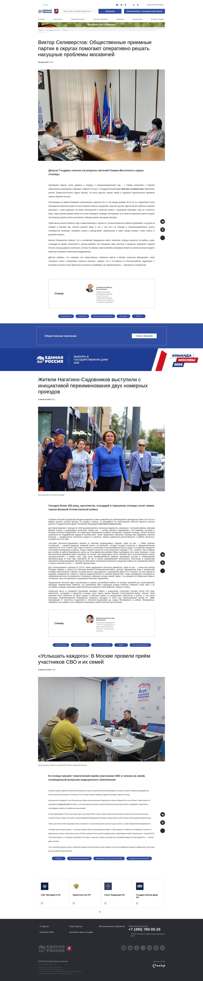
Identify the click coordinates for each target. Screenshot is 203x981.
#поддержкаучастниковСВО (139, 858)
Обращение (110, 11)
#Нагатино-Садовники (102, 645)
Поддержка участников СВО (101, 25)
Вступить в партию (157, 19)
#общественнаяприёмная (102, 316)
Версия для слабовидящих (155, 4)
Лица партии (57, 19)
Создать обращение (144, 336)
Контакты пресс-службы (81, 932)
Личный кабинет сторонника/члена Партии (144, 11)
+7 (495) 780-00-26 (144, 929)
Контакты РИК (46, 932)
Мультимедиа (137, 19)
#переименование (80, 645)
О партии (41, 19)
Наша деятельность (78, 19)
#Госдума (123, 316)
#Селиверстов (66, 316)
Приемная (120, 19)
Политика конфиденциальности (50, 969)
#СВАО (138, 316)
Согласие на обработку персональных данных (55, 973)
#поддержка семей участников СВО (109, 858)
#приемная (82, 316)
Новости (65, 30)
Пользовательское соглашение (50, 967)
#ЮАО (121, 645)
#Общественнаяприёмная (79, 858)
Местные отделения (101, 19)
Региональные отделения (112, 926)
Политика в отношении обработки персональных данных (60, 971)
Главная (41, 30)
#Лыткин (59, 858)
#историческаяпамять (140, 645)
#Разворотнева (60, 645)
